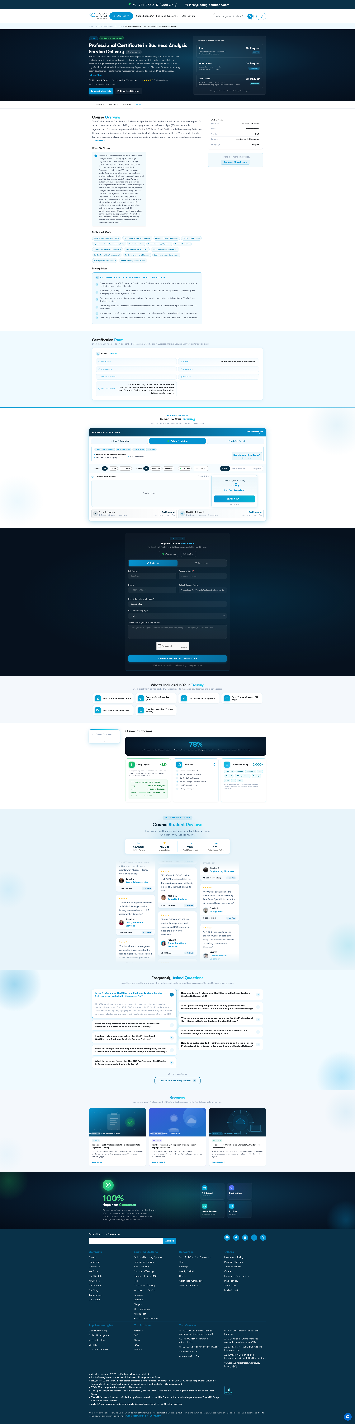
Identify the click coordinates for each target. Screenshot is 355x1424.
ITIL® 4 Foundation (188, 1351)
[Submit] (250, 16)
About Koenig (143, 16)
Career (227, 1271)
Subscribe (169, 1241)
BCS (98, 26)
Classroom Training (144, 1271)
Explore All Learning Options (148, 1257)
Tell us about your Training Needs (144, 622)
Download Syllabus (130, 91)
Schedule (113, 105)
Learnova (138, 1299)
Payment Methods (233, 1262)
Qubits (182, 1276)
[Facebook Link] (236, 1237)
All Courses (119, 16)
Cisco (137, 1340)
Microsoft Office (97, 1340)
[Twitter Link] (263, 1237)
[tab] (119, 441)
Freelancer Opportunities (236, 1276)
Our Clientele (95, 1276)
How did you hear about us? (141, 599)
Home (91, 26)
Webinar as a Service (144, 1290)
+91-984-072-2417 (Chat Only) (155, 5)
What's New (230, 1285)
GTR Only (186, 468)
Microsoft (138, 1331)
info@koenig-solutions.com (209, 5)
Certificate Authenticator (191, 1281)
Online (113, 468)
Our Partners (95, 1285)
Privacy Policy (231, 1281)
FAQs (138, 105)
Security (93, 1345)
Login (261, 16)
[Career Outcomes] (104, 741)
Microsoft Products (188, 1285)
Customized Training (144, 1285)
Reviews (127, 105)
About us (93, 1257)
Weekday (156, 468)
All (105, 468)
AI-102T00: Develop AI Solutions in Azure (199, 1347)
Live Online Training (144, 1262)
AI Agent (138, 1304)
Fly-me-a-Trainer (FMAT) (146, 1276)
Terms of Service (232, 1266)
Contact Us (188, 16)
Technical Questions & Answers (195, 1257)
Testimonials (95, 1295)
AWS (136, 1335)
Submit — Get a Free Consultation (177, 658)
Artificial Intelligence (99, 1335)
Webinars (93, 1271)
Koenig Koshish (186, 1271)
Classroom (125, 468)
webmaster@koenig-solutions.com (143, 1416)
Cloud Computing (98, 1331)
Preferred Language (138, 611)
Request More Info (101, 91)
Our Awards (94, 1299)
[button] (229, 51)
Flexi (136, 1281)
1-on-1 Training (141, 1266)
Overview (99, 105)
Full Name (133, 571)
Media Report (231, 1290)
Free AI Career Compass (146, 1318)
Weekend (168, 468)
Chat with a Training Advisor (177, 1080)
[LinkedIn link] (254, 1237)
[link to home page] (98, 16)
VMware (138, 1349)
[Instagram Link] (245, 1237)
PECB (136, 1345)
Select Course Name (188, 585)
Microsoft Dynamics (98, 1349)
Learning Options (166, 16)
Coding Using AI (142, 1309)
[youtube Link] (227, 1237)
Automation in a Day (189, 1356)
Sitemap (183, 1266)
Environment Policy (233, 1257)
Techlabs (138, 1295)
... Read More (95, 75)
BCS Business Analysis (112, 26)
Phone (131, 585)
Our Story (93, 1290)
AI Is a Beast (140, 1314)
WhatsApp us (170, 554)
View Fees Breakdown (234, 490)
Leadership (94, 1262)
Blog (181, 1262)
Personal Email (186, 571)
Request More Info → (235, 162)
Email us (190, 554)
